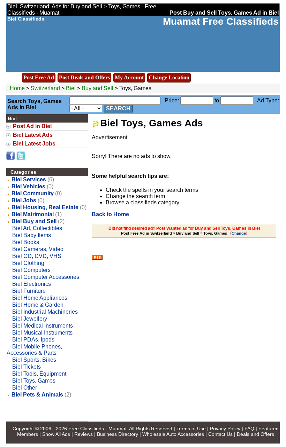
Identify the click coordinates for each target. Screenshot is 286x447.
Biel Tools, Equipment (39, 374)
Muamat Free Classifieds (221, 21)
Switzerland (45, 88)
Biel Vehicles (28, 186)
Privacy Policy (225, 428)
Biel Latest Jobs (34, 144)
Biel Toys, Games (33, 381)
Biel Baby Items (31, 235)
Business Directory (117, 434)
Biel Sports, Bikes (34, 360)
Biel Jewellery (29, 319)
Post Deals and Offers (84, 77)
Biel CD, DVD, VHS (36, 256)
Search (118, 108)
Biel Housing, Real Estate (45, 207)
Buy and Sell (97, 88)
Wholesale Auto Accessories (173, 434)
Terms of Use (191, 428)
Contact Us (220, 434)
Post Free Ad (38, 77)
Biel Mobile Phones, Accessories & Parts (34, 350)
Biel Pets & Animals (37, 395)
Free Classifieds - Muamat (97, 428)
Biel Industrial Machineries (45, 312)
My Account (129, 77)
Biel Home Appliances (39, 298)
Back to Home (110, 214)
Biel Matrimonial (33, 214)
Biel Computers (31, 270)
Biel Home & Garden (37, 305)
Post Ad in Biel (32, 126)
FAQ (249, 428)
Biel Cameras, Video (37, 249)
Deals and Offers (255, 434)
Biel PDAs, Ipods (33, 340)
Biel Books (25, 242)
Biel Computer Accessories (45, 277)
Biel (71, 88)
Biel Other (24, 388)
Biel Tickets (26, 367)
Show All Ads (56, 434)
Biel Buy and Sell (34, 221)
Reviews (83, 434)
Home (17, 88)
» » (174, 233)
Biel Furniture (29, 291)
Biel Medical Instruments (42, 326)
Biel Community (33, 193)
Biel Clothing (28, 263)
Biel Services (29, 179)
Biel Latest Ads (33, 135)
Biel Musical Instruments (42, 333)
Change (239, 233)
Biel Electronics (31, 284)
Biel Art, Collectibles (37, 228)
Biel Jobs (24, 200)
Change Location (169, 77)
